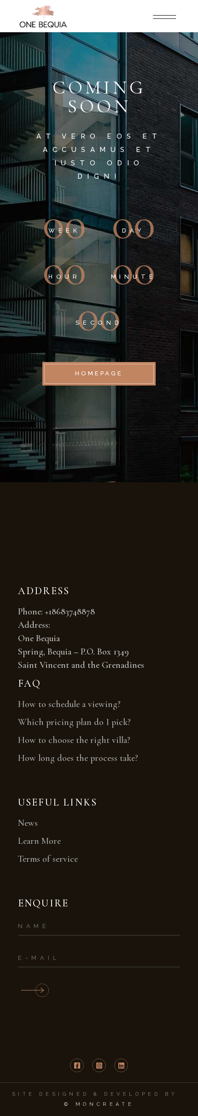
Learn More (39, 841)
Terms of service (48, 859)
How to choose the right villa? (74, 740)
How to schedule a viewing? (69, 704)
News (28, 823)
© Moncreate (99, 1104)
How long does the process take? (78, 758)
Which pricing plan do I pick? (74, 722)
